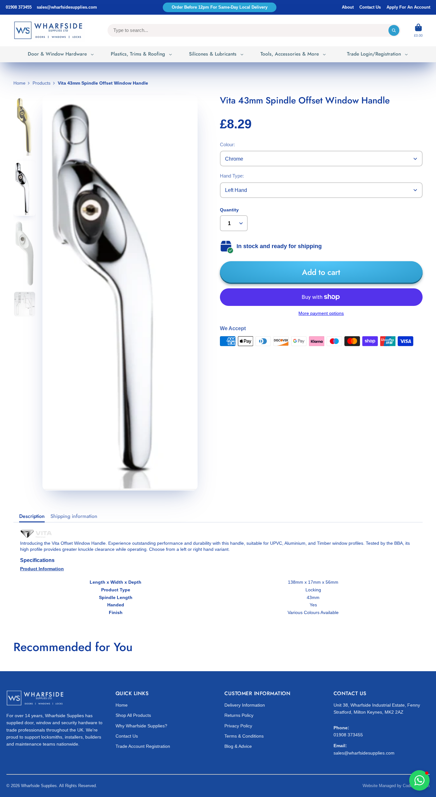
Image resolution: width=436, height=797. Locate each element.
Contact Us (370, 7)
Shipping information (73, 516)
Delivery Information (244, 705)
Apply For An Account (408, 7)
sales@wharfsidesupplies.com (67, 7)
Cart (418, 30)
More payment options (321, 313)
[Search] (393, 30)
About (348, 7)
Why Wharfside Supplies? (141, 725)
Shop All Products (133, 715)
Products (41, 83)
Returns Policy (238, 715)
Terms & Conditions (244, 736)
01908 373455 (19, 7)
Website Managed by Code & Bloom (396, 785)
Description (32, 516)
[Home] (49, 30)
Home (19, 83)
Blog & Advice (238, 746)
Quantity (229, 209)
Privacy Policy (238, 725)
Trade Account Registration (143, 746)
